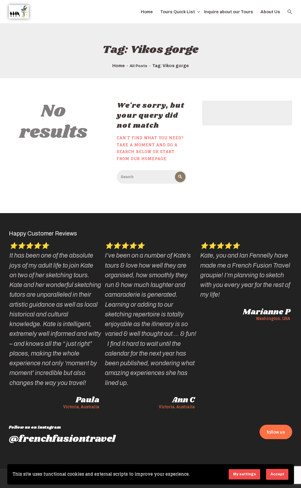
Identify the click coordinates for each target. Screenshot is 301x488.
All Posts (138, 66)
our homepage (148, 158)
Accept (277, 474)
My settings (244, 474)
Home (118, 65)
